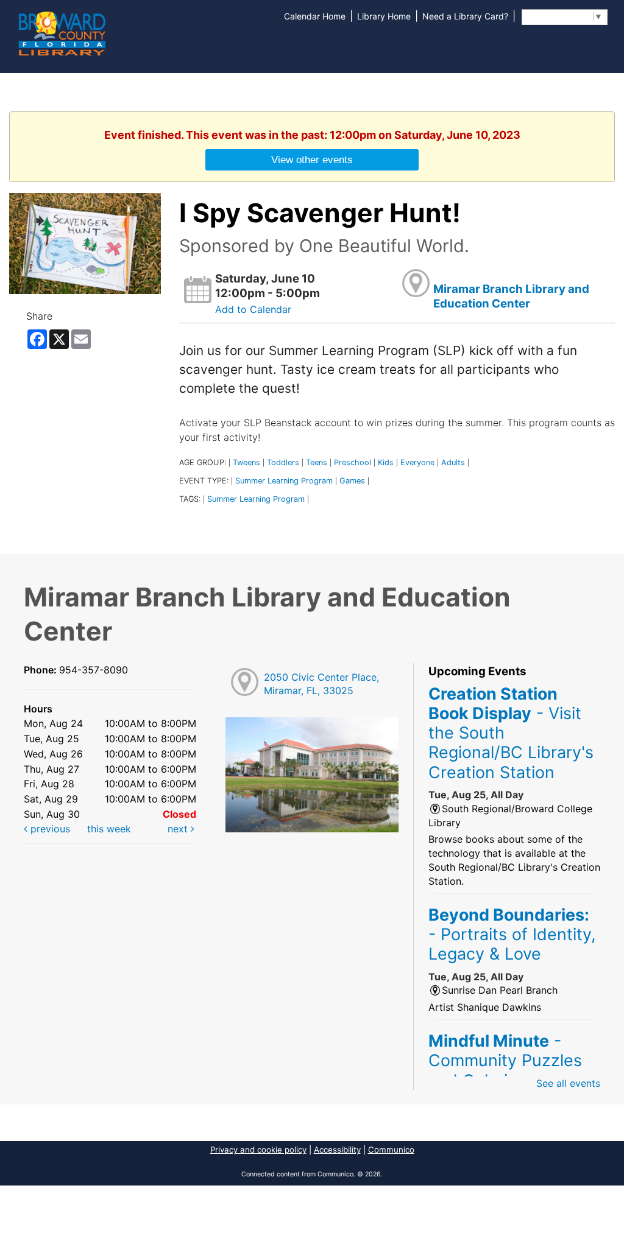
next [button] (179, 829)
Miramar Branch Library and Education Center (511, 296)
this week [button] (109, 829)
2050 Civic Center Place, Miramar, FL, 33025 (321, 684)
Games (352, 480)
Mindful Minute (505, 1060)
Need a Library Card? (465, 16)
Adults (453, 462)
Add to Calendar (253, 309)
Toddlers (283, 462)
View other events (312, 159)
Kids (386, 462)
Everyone (417, 462)
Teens (316, 462)
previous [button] (48, 829)
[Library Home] (61, 32)
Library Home (384, 16)
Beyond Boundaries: (512, 934)
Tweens (246, 462)
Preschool (352, 462)
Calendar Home (315, 16)
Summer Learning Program (284, 480)
